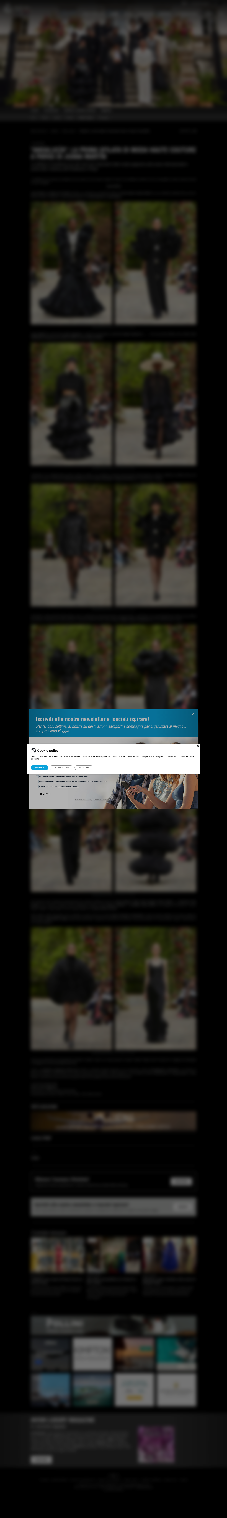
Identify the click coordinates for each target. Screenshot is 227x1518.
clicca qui (35, 759)
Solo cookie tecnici (61, 768)
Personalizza (84, 768)
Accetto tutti (39, 768)
